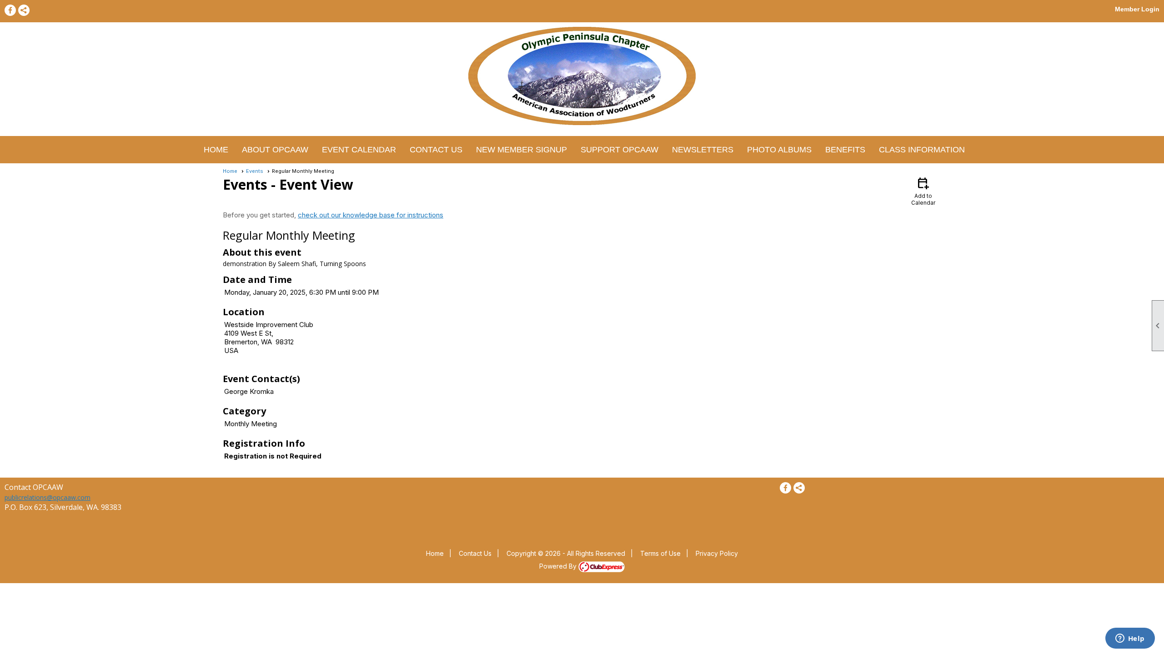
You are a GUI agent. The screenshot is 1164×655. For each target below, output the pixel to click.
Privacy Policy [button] (717, 553)
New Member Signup (521, 149)
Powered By (558, 566)
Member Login (1137, 9)
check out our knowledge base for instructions (370, 215)
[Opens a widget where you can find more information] (1130, 639)
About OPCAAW (275, 149)
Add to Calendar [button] (923, 191)
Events (254, 171)
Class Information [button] (922, 149)
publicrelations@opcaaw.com (47, 497)
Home (216, 149)
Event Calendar (359, 149)
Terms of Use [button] (660, 553)
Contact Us (436, 149)
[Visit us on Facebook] (10, 10)
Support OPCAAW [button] (619, 149)
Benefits (845, 149)
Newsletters (702, 149)
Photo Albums (779, 149)
